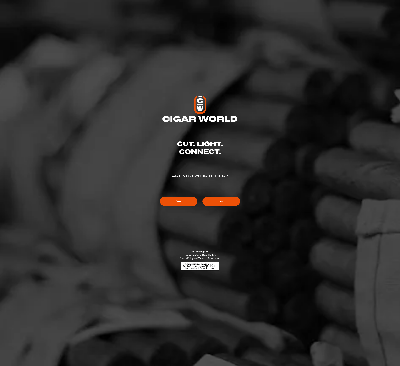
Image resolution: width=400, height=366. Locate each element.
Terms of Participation (209, 258)
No (221, 201)
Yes (178, 201)
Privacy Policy (186, 258)
